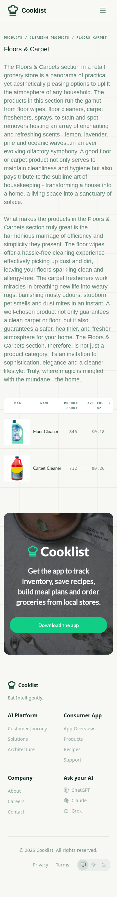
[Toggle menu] (102, 10)
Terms (62, 865)
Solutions (18, 739)
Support (72, 760)
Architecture (21, 749)
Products (73, 739)
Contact (16, 812)
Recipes (72, 749)
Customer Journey (27, 728)
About (14, 791)
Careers (16, 801)
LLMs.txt (16, 865)
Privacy (40, 865)
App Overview (79, 728)
